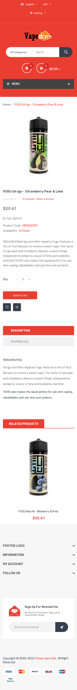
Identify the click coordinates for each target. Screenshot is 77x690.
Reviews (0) (19, 341)
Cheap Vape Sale (45, 658)
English (30, 4)
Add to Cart (20, 295)
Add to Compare (17, 307)
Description (20, 330)
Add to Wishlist (7, 307)
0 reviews (28, 198)
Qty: (5, 279)
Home (6, 104)
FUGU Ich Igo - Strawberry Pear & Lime (38, 104)
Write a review (45, 198)
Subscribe (61, 627)
